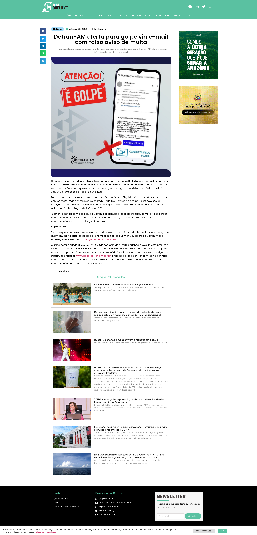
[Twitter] (203, 6)
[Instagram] (197, 6)
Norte (101, 15)
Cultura (124, 15)
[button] (43, 31)
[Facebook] (190, 6)
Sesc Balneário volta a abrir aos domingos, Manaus (123, 284)
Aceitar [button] (222, 531)
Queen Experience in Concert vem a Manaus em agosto (126, 340)
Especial (158, 15)
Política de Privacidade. (45, 532)
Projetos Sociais (141, 15)
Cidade (91, 15)
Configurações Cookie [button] (204, 531)
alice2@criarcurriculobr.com (99, 239)
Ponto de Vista (182, 15)
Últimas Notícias (75, 15)
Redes (168, 15)
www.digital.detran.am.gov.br (93, 255)
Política (112, 15)
